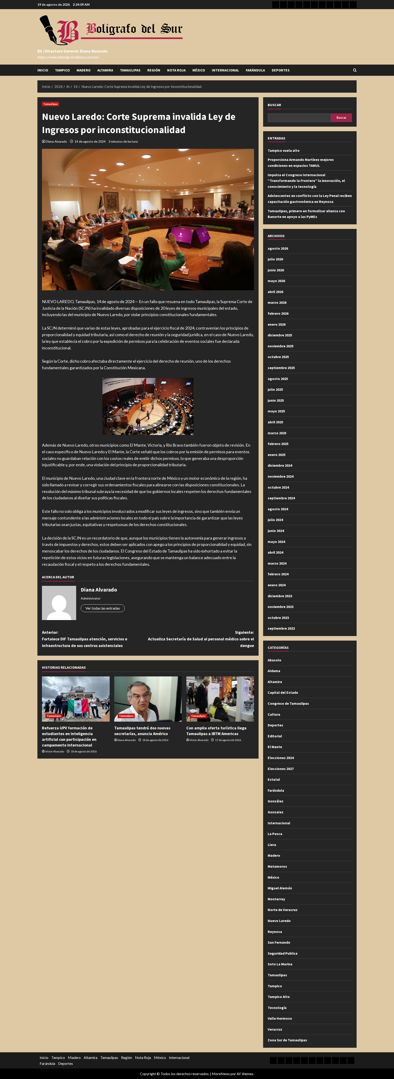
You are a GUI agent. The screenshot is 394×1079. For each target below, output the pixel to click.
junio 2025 (276, 400)
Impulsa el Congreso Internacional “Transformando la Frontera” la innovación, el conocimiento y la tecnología (306, 181)
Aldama (274, 670)
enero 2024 (276, 585)
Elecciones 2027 (281, 768)
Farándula (255, 70)
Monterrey (276, 899)
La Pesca (275, 833)
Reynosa (275, 931)
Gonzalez (275, 812)
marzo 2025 (277, 433)
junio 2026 (276, 270)
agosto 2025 (278, 378)
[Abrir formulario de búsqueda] (355, 70)
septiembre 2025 (281, 367)
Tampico (62, 70)
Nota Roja (176, 70)
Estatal (274, 779)
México (198, 70)
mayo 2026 (276, 280)
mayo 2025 (276, 411)
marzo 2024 (277, 563)
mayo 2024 (276, 541)
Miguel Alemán (280, 888)
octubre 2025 (278, 356)
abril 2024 (275, 552)
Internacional (225, 70)
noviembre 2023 (280, 606)
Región (153, 70)
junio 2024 (276, 530)
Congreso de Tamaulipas (288, 703)
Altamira (105, 70)
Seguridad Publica (283, 953)
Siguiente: (201, 639)
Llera (272, 844)
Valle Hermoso (280, 1018)
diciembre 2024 (280, 465)
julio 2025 (275, 389)
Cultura (274, 714)
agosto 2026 (278, 248)
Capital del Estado (283, 692)
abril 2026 (275, 291)
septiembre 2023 (281, 628)
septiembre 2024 (281, 498)
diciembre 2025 (280, 335)
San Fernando (279, 942)
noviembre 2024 (280, 476)
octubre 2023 (278, 617)
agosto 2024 (278, 509)
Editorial (275, 736)
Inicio (42, 70)
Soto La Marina (280, 964)
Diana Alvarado (56, 141)
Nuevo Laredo (279, 920)
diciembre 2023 (280, 596)
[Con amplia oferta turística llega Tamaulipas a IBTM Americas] (220, 699)
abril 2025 (275, 422)
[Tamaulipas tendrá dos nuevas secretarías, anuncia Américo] (148, 699)
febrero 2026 (278, 313)
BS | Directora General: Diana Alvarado (72, 51)
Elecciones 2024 (281, 757)
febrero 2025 (278, 443)
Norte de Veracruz (283, 909)
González (275, 801)
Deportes (281, 70)
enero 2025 (276, 454)
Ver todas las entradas (103, 608)
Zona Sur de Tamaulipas (287, 1040)
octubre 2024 (278, 487)
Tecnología (277, 1007)
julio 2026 (275, 259)
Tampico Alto (279, 996)
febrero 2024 (278, 574)
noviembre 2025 (280, 346)
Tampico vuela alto (284, 150)
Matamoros (277, 866)
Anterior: (84, 639)
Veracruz (275, 1029)
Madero (84, 70)
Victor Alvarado (54, 751)
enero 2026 (276, 324)
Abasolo (274, 660)
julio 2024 (275, 519)
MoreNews (221, 1073)
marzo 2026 (277, 302)
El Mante (275, 746)
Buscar (274, 104)
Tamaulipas (130, 70)
